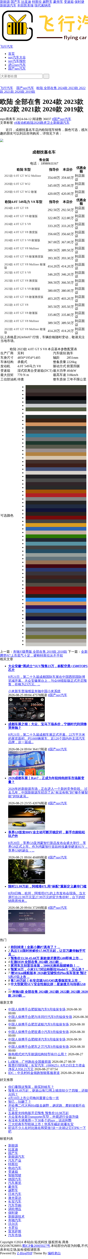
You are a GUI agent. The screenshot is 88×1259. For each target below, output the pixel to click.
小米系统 (54, 691)
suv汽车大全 (17, 57)
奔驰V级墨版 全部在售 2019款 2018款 (40, 651)
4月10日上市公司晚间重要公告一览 (33, 1098)
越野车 (47, 1)
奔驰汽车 (14, 1220)
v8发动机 (20, 122)
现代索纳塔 (42, 5)
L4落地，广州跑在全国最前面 (29, 1061)
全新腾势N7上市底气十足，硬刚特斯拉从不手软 (44, 653)
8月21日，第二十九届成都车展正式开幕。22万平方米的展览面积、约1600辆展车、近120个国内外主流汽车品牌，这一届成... (46, 738)
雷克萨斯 (14, 1231)
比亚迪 (26, 1)
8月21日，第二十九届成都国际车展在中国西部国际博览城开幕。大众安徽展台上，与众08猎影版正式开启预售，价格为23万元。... (47, 680)
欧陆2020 (33, 122)
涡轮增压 (14, 1209)
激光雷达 (14, 1198)
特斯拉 (37, 1)
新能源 (5, 1)
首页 (11, 53)
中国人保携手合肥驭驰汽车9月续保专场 (36, 1009)
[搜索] (46, 76)
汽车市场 (14, 1235)
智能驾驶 (14, 1175)
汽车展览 (14, 1183)
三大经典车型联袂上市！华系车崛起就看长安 (41, 1124)
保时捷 (79, 1)
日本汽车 (14, 1194)
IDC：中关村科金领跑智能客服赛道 (34, 1073)
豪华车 (58, 1)
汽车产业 (14, 1160)
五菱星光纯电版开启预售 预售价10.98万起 (38, 1113)
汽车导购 (14, 1205)
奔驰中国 (40, 691)
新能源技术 (16, 1216)
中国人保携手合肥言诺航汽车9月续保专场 (38, 1024)
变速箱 (69, 1)
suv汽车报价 (17, 61)
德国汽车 (14, 1179)
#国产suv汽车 (61, 119)
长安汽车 (14, 1201)
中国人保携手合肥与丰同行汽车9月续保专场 (40, 1017)
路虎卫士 (46, 122)
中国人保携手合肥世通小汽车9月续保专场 (38, 1032)
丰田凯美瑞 (25, 5)
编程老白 (54, 1253)
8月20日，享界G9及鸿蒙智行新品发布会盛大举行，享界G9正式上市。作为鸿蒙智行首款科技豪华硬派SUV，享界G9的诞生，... (48, 846)
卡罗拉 (13, 1227)
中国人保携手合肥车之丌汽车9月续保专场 (38, 1046)
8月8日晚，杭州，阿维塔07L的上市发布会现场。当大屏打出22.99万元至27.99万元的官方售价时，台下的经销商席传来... (47, 897)
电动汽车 (14, 1168)
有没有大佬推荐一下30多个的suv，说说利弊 (40, 1120)
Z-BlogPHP (24, 1253)
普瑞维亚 (27, 691)
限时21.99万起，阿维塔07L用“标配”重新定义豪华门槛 (47, 886)
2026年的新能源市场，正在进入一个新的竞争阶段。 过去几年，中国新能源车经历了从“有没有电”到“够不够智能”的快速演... (48, 792)
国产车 (15, 1)
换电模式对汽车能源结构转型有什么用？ (37, 1054)
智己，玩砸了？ (19, 1101)
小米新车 (14, 691)
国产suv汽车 (17, 68)
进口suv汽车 (17, 65)
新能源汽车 (8, 5)
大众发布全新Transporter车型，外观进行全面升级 (43, 1116)
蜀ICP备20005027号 (36, 1245)
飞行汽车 (6, 88)
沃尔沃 (13, 1224)
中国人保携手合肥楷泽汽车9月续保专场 (36, 1039)
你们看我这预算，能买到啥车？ (31, 1087)
